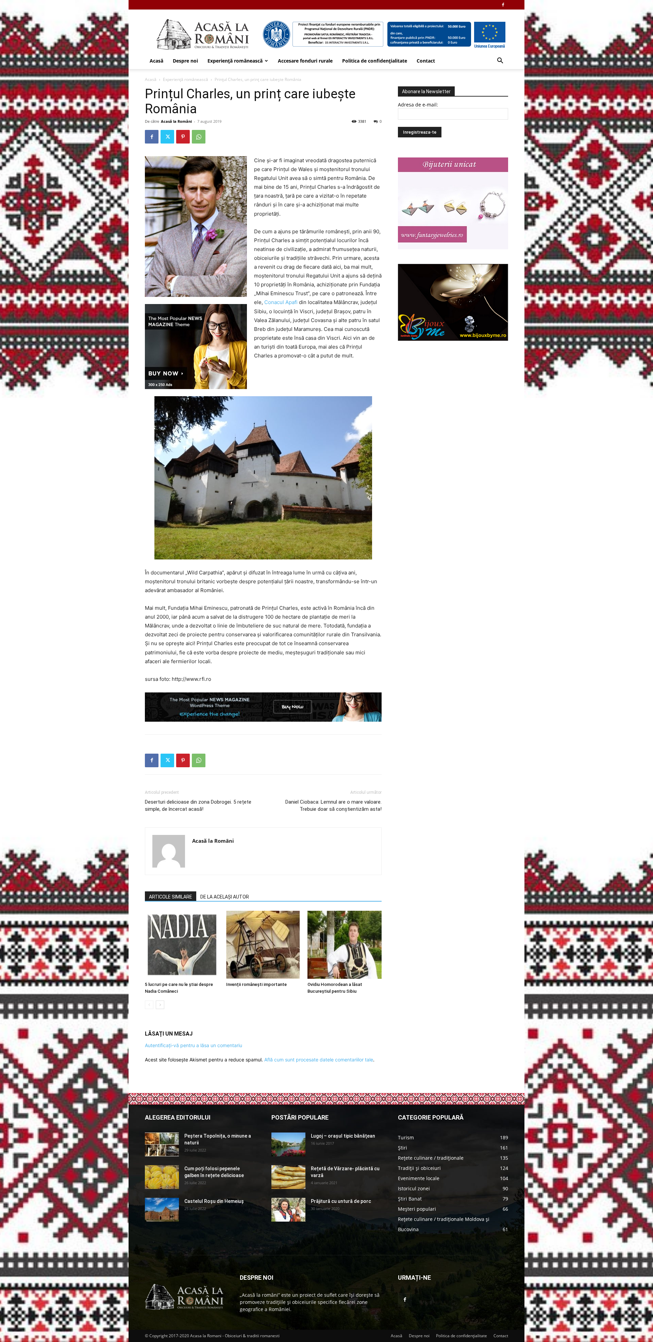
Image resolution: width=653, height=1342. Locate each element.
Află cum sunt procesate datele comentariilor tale (318, 1059)
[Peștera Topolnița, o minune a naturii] (162, 1144)
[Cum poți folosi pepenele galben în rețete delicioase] (162, 1177)
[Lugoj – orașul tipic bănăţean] (288, 1144)
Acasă (156, 60)
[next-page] (160, 1005)
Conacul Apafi (281, 302)
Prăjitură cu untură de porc (341, 1201)
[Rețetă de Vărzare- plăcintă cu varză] (288, 1177)
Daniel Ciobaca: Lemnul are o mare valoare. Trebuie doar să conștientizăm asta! (333, 805)
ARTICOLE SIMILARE (170, 897)
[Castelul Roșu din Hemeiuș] (162, 1210)
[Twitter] (167, 137)
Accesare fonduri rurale (305, 60)
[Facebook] (503, 5)
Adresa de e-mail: (418, 104)
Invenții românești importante (256, 984)
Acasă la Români (176, 121)
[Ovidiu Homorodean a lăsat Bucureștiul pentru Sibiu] (344, 945)
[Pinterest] (183, 137)
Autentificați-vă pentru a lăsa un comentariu (193, 1045)
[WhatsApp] (198, 137)
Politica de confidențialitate (374, 60)
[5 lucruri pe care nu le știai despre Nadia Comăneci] (182, 945)
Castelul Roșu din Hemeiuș (214, 1201)
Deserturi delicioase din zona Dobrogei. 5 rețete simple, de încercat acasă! (198, 805)
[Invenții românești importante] (263, 945)
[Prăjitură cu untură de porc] (288, 1210)
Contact (426, 60)
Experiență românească (235, 60)
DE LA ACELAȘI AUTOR (224, 897)
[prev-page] (149, 1005)
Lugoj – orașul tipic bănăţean (343, 1136)
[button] (500, 61)
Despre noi (185, 60)
